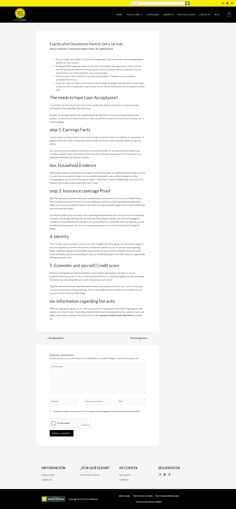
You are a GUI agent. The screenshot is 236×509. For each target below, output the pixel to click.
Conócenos (153, 14)
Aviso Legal (124, 496)
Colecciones (133, 14)
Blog (217, 14)
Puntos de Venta (186, 14)
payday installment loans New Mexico (117, 315)
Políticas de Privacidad (167, 496)
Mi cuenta (125, 475)
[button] (134, 15)
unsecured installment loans (81, 49)
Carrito (123, 480)
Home (119, 14)
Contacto (204, 14)
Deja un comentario (58, 49)
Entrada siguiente (139, 338)
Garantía (168, 14)
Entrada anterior (55, 338)
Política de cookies (143, 496)
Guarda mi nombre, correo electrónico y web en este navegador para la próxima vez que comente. (96, 411)
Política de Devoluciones (149, 502)
